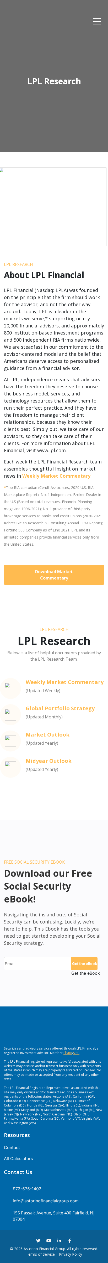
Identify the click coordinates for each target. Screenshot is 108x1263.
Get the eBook (84, 963)
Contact (12, 1147)
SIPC (76, 1053)
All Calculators (18, 1158)
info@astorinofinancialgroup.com (46, 1200)
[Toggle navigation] (97, 21)
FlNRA (67, 1053)
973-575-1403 (27, 1188)
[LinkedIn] (59, 1240)
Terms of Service (40, 1254)
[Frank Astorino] (13, 21)
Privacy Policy (70, 1254)
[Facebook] (69, 1240)
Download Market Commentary (54, 575)
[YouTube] (49, 1240)
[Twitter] (38, 1240)
